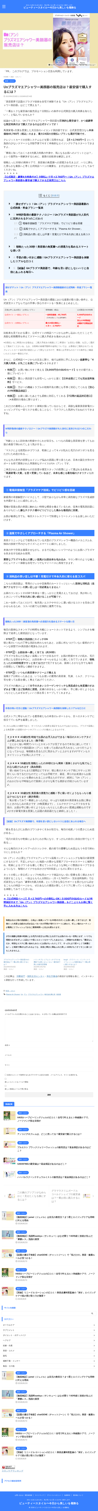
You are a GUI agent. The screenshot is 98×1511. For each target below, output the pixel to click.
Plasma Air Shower (13, 994)
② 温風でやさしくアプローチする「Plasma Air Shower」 (48, 228)
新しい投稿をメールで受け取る (16, 1089)
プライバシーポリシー (54, 1495)
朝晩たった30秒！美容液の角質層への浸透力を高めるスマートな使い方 (49, 248)
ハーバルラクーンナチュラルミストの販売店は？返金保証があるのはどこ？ (53, 1177)
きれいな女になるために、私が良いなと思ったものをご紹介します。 (49, 1500)
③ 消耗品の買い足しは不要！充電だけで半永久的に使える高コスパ (52, 236)
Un (22, 994)
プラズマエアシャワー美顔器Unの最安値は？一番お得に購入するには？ (16, 962)
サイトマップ (39, 1495)
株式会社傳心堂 (49, 994)
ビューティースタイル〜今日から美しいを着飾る (50, 7)
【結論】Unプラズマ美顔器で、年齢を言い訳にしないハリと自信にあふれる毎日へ (49, 270)
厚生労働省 (52, 976)
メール (8, 1055)
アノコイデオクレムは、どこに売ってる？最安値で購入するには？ (49, 1134)
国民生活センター (35, 976)
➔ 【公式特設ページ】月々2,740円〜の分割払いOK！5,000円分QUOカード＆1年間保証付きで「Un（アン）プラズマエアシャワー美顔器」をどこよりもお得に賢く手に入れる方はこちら (48, 902)
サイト (7, 1065)
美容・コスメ (10, 991)
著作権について (78, 1495)
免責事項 (67, 1495)
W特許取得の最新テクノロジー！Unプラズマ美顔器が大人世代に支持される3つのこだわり (49, 216)
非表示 (55, 195)
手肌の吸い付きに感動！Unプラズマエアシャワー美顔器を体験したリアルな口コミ (49, 259)
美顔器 (58, 994)
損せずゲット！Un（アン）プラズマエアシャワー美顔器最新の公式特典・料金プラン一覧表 (49, 205)
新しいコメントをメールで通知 (16, 1082)
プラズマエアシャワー (36, 994)
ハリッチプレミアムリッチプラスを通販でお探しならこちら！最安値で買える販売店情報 (47, 962)
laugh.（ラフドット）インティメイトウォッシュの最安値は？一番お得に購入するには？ (77, 962)
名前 (7, 1045)
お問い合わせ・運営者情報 (23, 1495)
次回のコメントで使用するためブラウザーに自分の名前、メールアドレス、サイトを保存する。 (43, 1075)
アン (25, 994)
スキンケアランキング (12, 1471)
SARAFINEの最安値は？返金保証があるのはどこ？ (42, 1164)
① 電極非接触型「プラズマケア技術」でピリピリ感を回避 (48, 223)
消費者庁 (20, 976)
